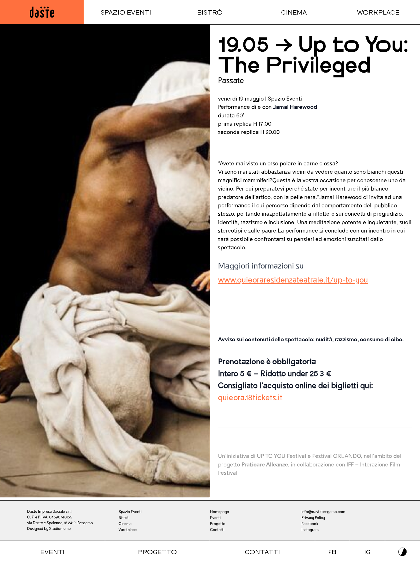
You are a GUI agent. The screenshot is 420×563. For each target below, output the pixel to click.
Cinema (294, 12)
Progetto (157, 551)
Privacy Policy (313, 517)
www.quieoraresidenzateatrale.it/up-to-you (293, 280)
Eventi (52, 551)
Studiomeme (60, 528)
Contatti (262, 551)
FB (332, 551)
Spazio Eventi (126, 12)
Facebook (309, 523)
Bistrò (210, 12)
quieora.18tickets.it (250, 397)
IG (367, 551)
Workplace (378, 12)
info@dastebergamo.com (323, 511)
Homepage (219, 511)
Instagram (310, 529)
